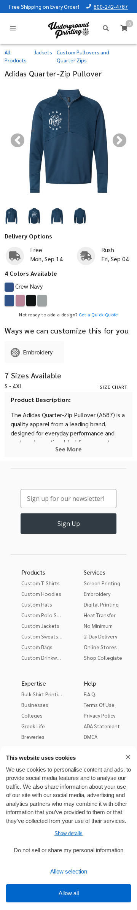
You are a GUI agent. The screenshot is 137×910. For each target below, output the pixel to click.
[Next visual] (119, 140)
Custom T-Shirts (40, 583)
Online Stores (100, 646)
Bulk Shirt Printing (42, 694)
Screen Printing (102, 583)
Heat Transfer (100, 614)
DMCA (90, 736)
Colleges (32, 715)
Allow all (69, 893)
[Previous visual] (17, 140)
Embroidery (97, 593)
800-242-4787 (111, 6)
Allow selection (68, 871)
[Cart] (124, 28)
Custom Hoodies (41, 593)
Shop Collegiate (103, 657)
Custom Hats (36, 604)
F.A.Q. (90, 694)
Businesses (34, 704)
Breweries (33, 736)
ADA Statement (102, 726)
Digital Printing (101, 604)
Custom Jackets (40, 625)
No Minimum (98, 625)
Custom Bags (37, 646)
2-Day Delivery (100, 636)
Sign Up (68, 523)
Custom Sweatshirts (45, 636)
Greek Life (33, 726)
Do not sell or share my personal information (68, 850)
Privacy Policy (99, 715)
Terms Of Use (99, 704)
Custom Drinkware (42, 657)
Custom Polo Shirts (44, 614)
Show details (68, 833)
